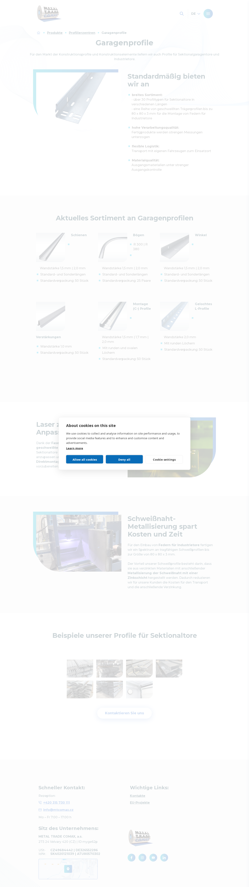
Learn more (74, 448)
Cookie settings (164, 459)
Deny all (124, 459)
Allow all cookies (85, 459)
